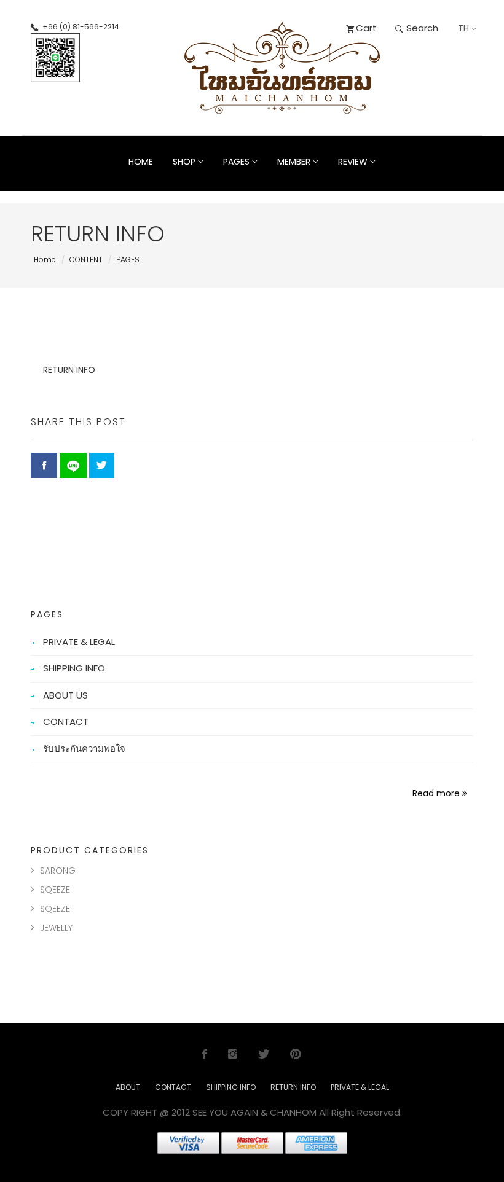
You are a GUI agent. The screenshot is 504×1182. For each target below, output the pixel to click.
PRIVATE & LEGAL (79, 641)
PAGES (128, 259)
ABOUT (128, 1087)
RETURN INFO (293, 1087)
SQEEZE (55, 889)
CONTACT (66, 721)
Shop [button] (185, 161)
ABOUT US (65, 695)
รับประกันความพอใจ (84, 748)
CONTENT (86, 259)
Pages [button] (237, 161)
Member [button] (295, 161)
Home (140, 161)
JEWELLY (56, 928)
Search (421, 28)
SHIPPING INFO (74, 668)
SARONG (58, 870)
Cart (366, 28)
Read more (437, 793)
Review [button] (354, 161)
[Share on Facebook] (44, 465)
